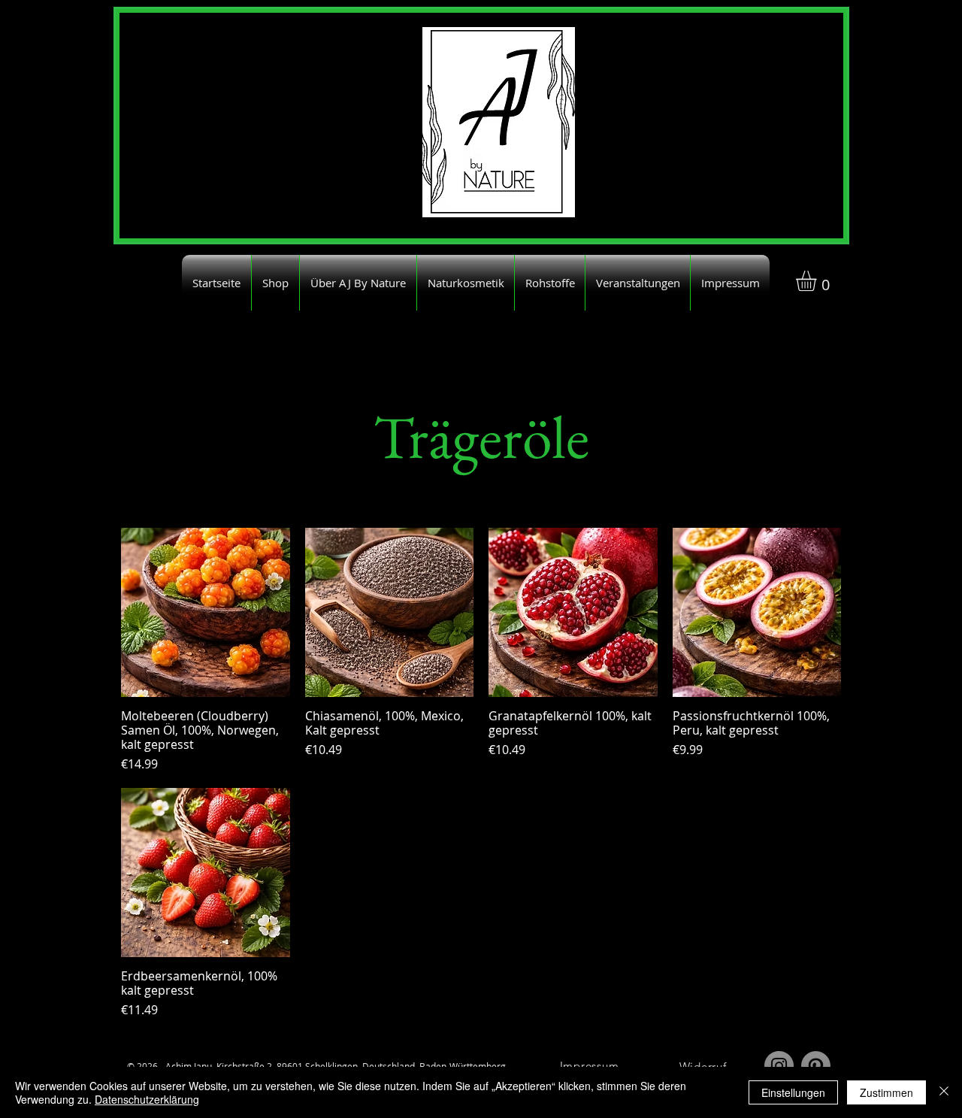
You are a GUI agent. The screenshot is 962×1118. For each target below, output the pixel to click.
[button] (818, 281)
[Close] (944, 1092)
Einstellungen (793, 1092)
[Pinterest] (815, 1065)
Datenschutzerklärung (147, 1099)
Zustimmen (886, 1092)
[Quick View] (205, 612)
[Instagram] (779, 1065)
